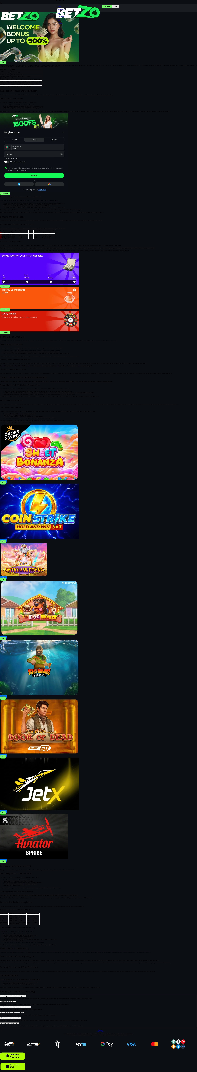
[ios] (13, 1071)
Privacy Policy (100, 1031)
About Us (100, 1030)
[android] (12, 1060)
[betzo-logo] (78, 20)
